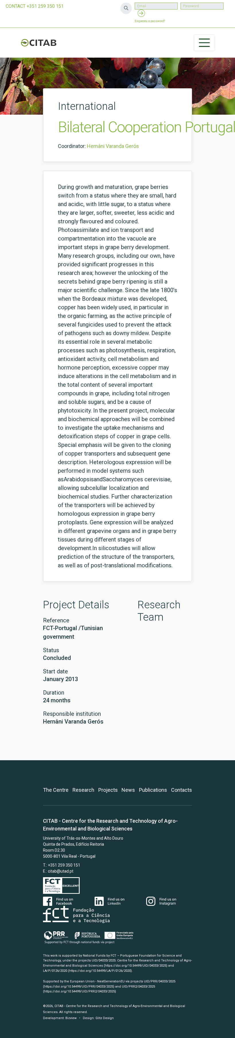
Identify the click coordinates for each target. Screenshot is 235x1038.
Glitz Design (104, 1018)
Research (83, 790)
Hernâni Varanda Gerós (113, 146)
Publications (153, 790)
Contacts (181, 790)
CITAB (38, 43)
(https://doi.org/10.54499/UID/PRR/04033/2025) (78, 986)
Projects (108, 790)
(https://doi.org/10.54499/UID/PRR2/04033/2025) (79, 991)
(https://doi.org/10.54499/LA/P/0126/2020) (100, 971)
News (128, 790)
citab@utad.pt (60, 871)
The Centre (55, 790)
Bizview (71, 1018)
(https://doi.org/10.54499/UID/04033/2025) (135, 965)
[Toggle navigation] (204, 42)
